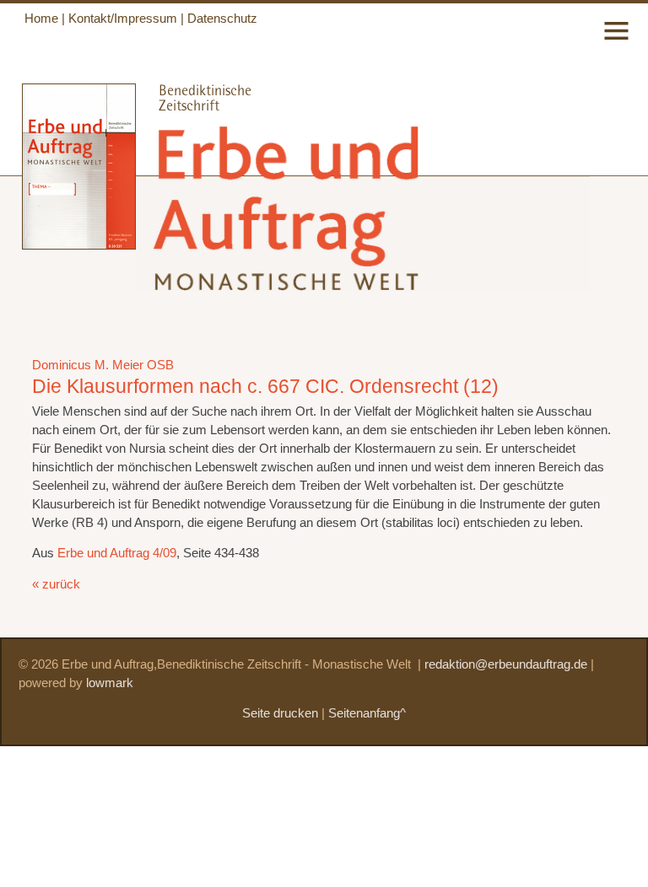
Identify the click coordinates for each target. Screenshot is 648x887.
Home (41, 18)
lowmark (109, 683)
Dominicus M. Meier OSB (103, 365)
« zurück (56, 584)
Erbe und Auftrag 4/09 (116, 553)
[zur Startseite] (288, 277)
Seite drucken (280, 713)
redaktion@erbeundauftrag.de (505, 664)
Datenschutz (222, 18)
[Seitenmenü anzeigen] (616, 41)
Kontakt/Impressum (122, 18)
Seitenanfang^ (367, 713)
